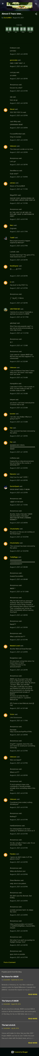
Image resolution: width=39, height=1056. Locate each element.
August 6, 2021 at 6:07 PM (19, 957)
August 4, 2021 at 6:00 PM (19, 480)
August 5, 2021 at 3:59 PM (19, 627)
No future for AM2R (10, 976)
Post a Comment (9, 962)
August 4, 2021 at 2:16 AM (19, 377)
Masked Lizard (15, 646)
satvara (12, 183)
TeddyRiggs (14, 557)
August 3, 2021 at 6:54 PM (19, 128)
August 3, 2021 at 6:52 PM (19, 103)
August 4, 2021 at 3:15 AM (19, 422)
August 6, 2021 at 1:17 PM (19, 721)
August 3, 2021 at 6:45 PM (19, 54)
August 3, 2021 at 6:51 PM (19, 91)
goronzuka (13, 60)
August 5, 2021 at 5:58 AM (19, 567)
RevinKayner (14, 266)
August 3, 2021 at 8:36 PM (19, 260)
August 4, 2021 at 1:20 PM (19, 436)
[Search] (36, 4)
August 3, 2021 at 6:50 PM (19, 79)
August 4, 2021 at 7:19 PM (19, 505)
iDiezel (12, 109)
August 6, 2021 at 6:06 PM (19, 931)
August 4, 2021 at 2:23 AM (19, 408)
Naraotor (13, 474)
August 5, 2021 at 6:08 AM (19, 579)
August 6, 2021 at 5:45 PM (19, 735)
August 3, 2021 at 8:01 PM (19, 219)
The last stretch (8, 1025)
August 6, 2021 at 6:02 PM (19, 862)
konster (12, 414)
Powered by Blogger (21, 1052)
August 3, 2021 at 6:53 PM (19, 115)
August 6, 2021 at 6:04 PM (19, 901)
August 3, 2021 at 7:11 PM (19, 189)
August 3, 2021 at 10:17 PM (19, 317)
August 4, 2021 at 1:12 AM (19, 345)
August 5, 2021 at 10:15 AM (19, 592)
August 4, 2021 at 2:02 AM (19, 361)
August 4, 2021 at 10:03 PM (19, 537)
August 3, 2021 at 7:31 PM (19, 203)
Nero (11, 225)
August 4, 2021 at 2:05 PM (19, 468)
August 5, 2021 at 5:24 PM (19, 652)
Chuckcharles (14, 529)
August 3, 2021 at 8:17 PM (19, 232)
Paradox (13, 854)
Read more (32, 994)
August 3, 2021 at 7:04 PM (19, 177)
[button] (36, 14)
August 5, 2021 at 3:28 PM (19, 615)
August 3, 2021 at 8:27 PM (19, 246)
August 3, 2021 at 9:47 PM (19, 288)
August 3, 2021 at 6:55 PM (19, 140)
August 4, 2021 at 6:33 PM (19, 493)
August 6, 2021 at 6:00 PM (19, 775)
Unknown (13, 146)
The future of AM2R (10, 1001)
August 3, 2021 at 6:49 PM (19, 66)
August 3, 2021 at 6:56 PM (19, 165)
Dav (11, 428)
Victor (12, 714)
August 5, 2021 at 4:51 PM (19, 640)
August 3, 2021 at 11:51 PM (19, 333)
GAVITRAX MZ (15, 309)
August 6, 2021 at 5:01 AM (19, 708)
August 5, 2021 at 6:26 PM (19, 670)
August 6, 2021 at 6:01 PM (19, 793)
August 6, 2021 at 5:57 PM (19, 751)
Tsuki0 (12, 238)
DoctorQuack (14, 486)
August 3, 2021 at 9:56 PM (19, 303)
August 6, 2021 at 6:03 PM (19, 874)
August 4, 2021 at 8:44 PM (19, 523)
